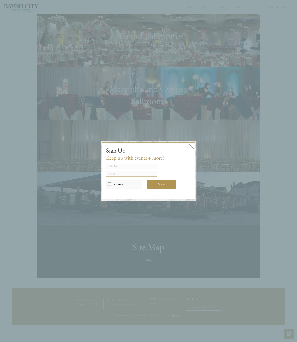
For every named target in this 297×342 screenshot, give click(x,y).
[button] (191, 146)
